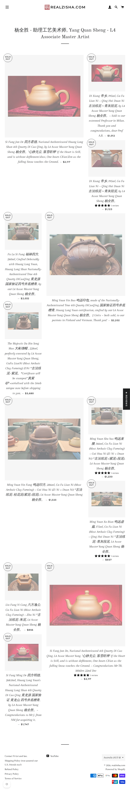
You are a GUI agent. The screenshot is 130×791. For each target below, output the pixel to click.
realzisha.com (118, 765)
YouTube (54, 756)
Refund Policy (12, 769)
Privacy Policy (12, 773)
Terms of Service (13, 778)
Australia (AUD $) (112, 757)
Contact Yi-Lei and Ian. (16, 756)
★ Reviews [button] (126, 399)
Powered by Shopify (115, 769)
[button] (103, 205)
